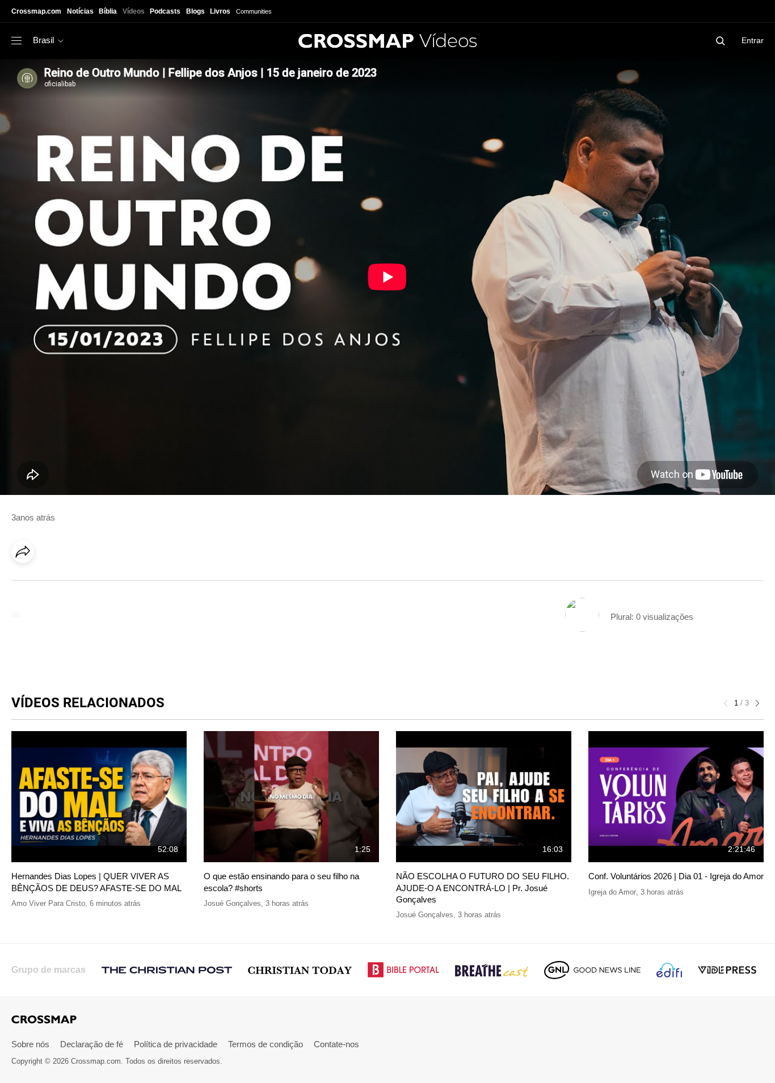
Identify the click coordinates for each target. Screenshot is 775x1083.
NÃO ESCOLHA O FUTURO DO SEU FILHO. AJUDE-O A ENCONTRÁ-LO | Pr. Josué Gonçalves (482, 887)
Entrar (753, 40)
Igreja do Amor (612, 892)
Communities (254, 11)
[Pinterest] (73, 583)
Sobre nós (30, 1044)
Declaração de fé (91, 1044)
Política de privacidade (175, 1044)
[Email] (96, 583)
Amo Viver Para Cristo (48, 903)
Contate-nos (336, 1044)
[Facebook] (26, 583)
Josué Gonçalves (232, 903)
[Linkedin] (49, 583)
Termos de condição (265, 1044)
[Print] (119, 583)
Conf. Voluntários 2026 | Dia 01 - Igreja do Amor (676, 876)
